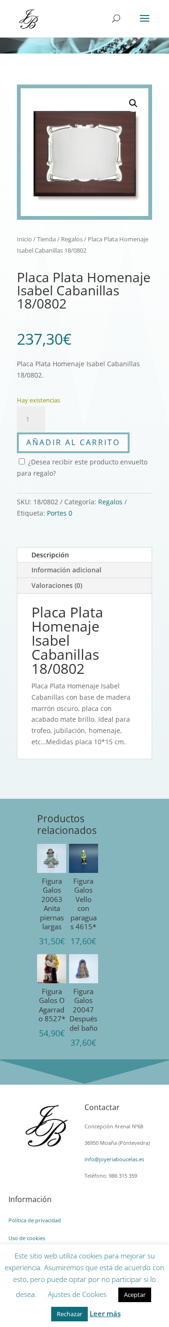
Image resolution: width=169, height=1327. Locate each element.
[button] (133, 103)
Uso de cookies (26, 1238)
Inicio (24, 239)
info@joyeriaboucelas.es (114, 1159)
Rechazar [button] (69, 1314)
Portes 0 (59, 513)
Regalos (72, 239)
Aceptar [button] (135, 1294)
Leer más (105, 1313)
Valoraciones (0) (56, 585)
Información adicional (66, 569)
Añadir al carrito (73, 442)
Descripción (50, 554)
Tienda (46, 239)
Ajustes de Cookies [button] (77, 1294)
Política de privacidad (34, 1220)
